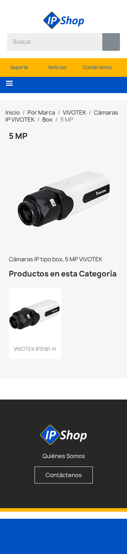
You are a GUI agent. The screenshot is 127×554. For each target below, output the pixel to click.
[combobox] (49, 42)
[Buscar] (111, 42)
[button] (9, 83)
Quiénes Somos (63, 456)
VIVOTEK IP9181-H (35, 349)
